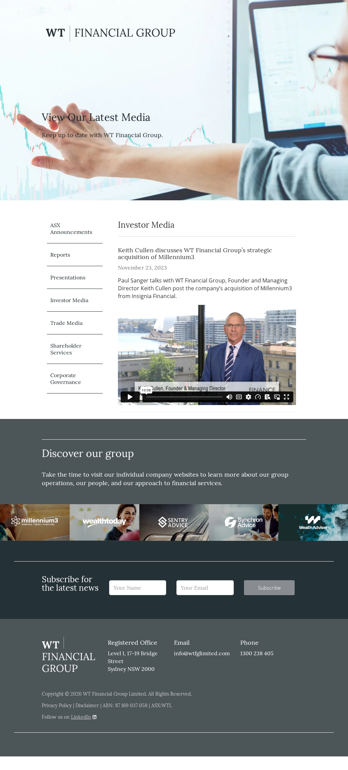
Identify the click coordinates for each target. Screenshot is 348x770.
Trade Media (66, 322)
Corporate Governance (65, 378)
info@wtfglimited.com (202, 653)
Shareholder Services (66, 349)
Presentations (67, 277)
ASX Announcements (71, 228)
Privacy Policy (57, 705)
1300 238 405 (257, 653)
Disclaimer (87, 705)
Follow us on (66, 717)
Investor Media (69, 300)
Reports (60, 254)
